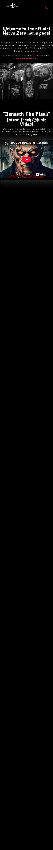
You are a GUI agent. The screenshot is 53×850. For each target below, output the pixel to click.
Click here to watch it (26, 58)
